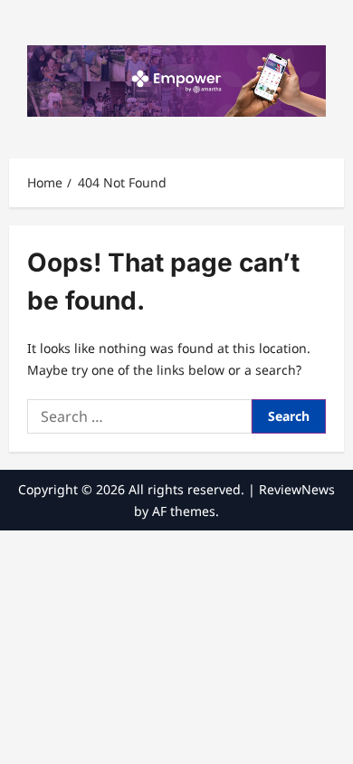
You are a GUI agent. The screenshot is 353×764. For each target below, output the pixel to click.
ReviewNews (297, 489)
